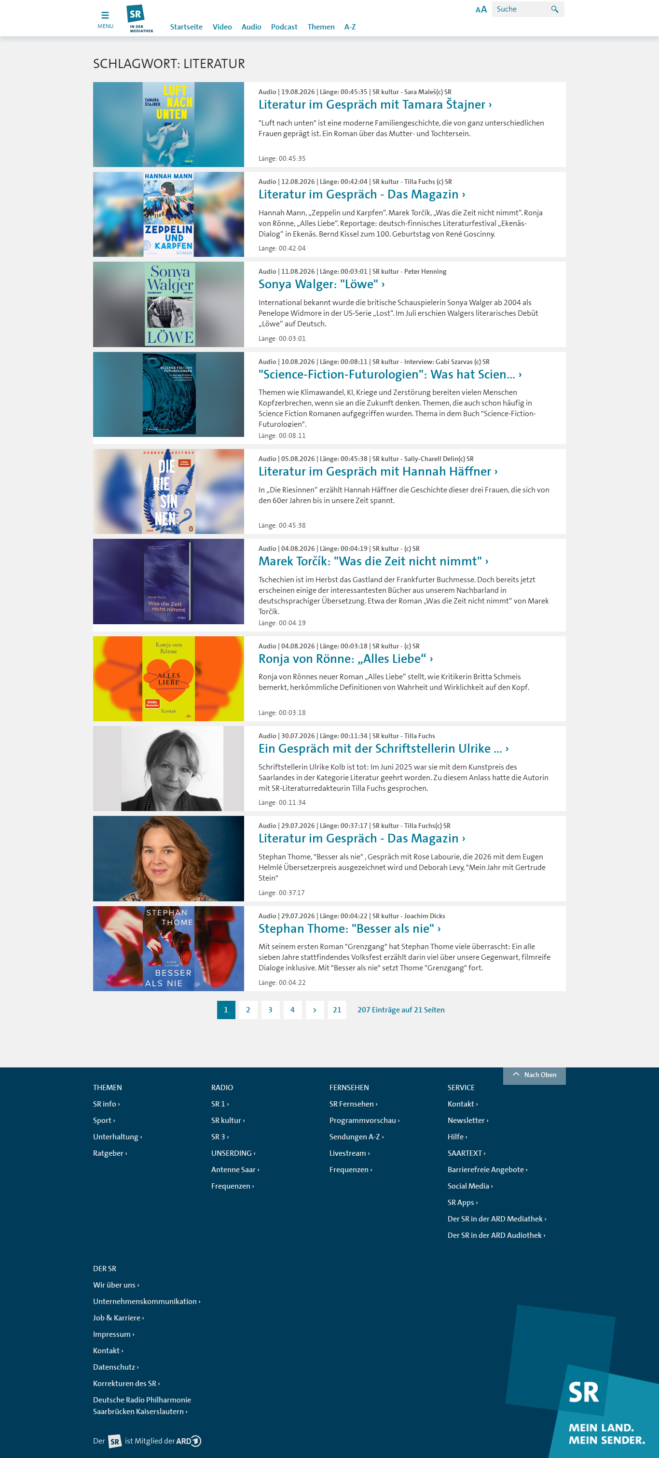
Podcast (284, 27)
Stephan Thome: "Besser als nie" (346, 929)
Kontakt (461, 1104)
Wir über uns (114, 1285)
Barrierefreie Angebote (486, 1170)
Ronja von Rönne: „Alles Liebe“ (342, 659)
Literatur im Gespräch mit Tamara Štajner (372, 104)
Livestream (348, 1153)
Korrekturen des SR (124, 1383)
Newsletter (466, 1120)
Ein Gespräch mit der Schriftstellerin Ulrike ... (380, 749)
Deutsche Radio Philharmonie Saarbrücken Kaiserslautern (142, 1405)
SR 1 (218, 1104)
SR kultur (226, 1120)
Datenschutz (114, 1367)
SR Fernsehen (352, 1104)
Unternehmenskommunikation (145, 1301)
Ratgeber (108, 1153)
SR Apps (461, 1202)
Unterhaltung (115, 1137)
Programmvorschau (363, 1120)
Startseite (186, 27)
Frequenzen (230, 1186)
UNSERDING (231, 1153)
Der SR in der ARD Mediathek (495, 1219)
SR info (104, 1104)
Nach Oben (540, 1074)
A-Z (350, 27)
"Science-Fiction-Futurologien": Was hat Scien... (387, 374)
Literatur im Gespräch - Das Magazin (359, 194)
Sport (102, 1120)
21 (337, 1010)
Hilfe (456, 1137)
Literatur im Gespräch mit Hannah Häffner (375, 471)
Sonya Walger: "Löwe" (318, 284)
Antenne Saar (233, 1170)
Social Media (468, 1186)
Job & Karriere (116, 1318)
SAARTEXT (465, 1153)
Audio (251, 27)
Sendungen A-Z (355, 1137)
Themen (321, 27)
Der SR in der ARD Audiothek (495, 1235)
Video (222, 27)
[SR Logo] (140, 18)
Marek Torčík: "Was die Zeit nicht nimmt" (370, 561)
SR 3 (218, 1137)
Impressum (112, 1334)
